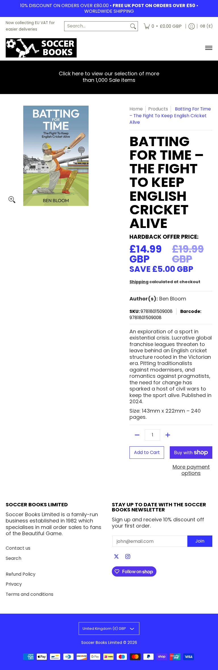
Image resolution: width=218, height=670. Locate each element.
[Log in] (191, 26)
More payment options (191, 470)
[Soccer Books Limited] (41, 47)
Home (136, 109)
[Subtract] (137, 435)
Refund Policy (20, 574)
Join (199, 541)
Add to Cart (147, 452)
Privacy (14, 584)
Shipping (138, 282)
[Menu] (208, 47)
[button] (116, 557)
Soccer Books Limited (101, 642)
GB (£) (206, 26)
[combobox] (96, 26)
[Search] (133, 26)
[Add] (167, 435)
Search (13, 558)
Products (158, 109)
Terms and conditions (29, 594)
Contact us (18, 548)
